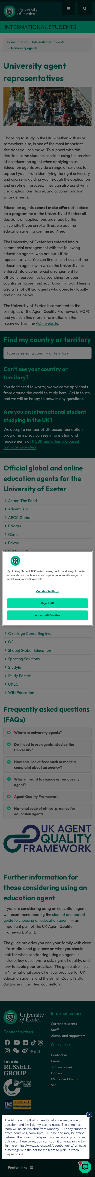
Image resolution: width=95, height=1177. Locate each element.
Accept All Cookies (47, 615)
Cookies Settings (47, 591)
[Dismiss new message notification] (89, 1115)
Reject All (47, 603)
